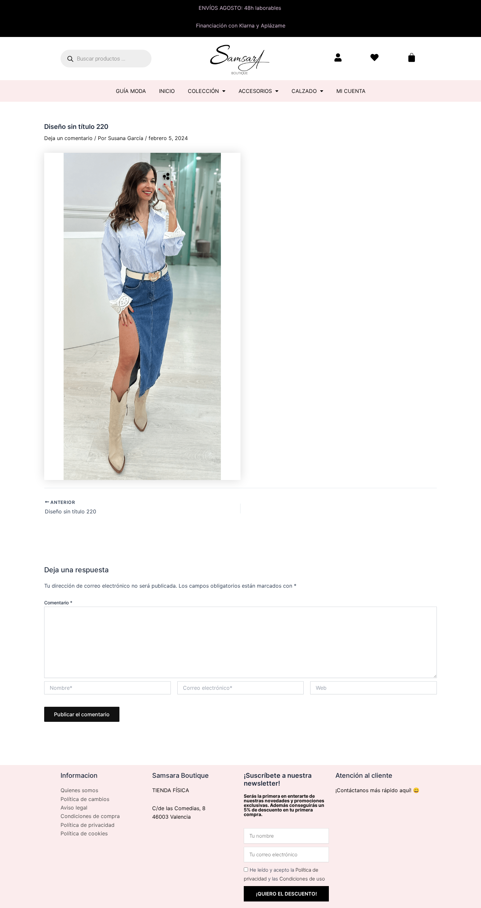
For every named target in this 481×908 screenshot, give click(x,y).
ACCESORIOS (255, 91)
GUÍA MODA (131, 91)
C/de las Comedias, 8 (178, 808)
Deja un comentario (68, 138)
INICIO (167, 91)
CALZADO (304, 91)
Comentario (58, 602)
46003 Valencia (171, 816)
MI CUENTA (350, 91)
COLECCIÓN (203, 91)
